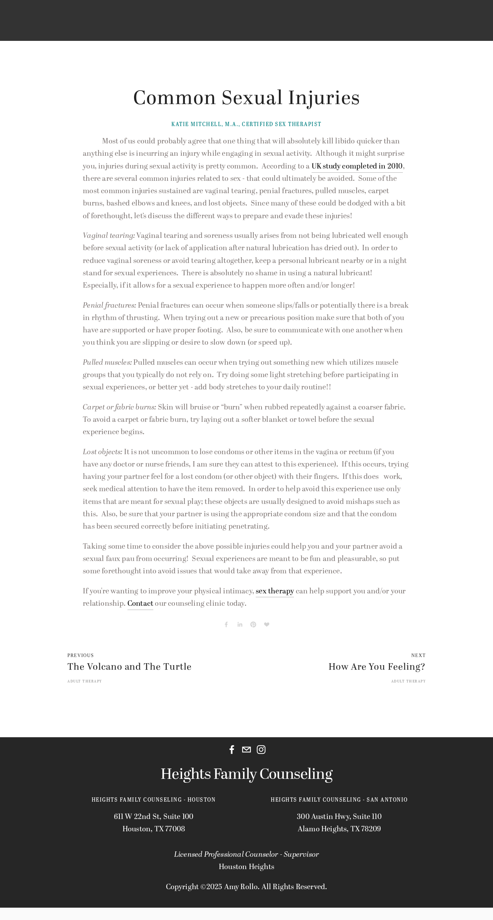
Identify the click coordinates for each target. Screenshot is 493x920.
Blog (129, 28)
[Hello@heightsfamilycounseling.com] (246, 749)
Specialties (89, 28)
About (205, 28)
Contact (241, 28)
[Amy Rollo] (261, 749)
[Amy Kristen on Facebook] (231, 749)
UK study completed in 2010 (357, 166)
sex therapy (275, 591)
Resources (166, 28)
